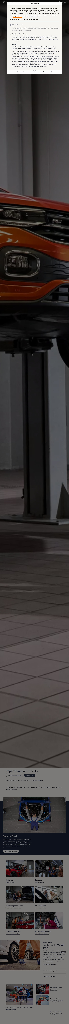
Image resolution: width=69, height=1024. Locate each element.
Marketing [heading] (14, 44)
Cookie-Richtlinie (17, 16)
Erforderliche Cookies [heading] (17, 24)
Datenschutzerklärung (32, 16)
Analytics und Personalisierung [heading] (19, 34)
